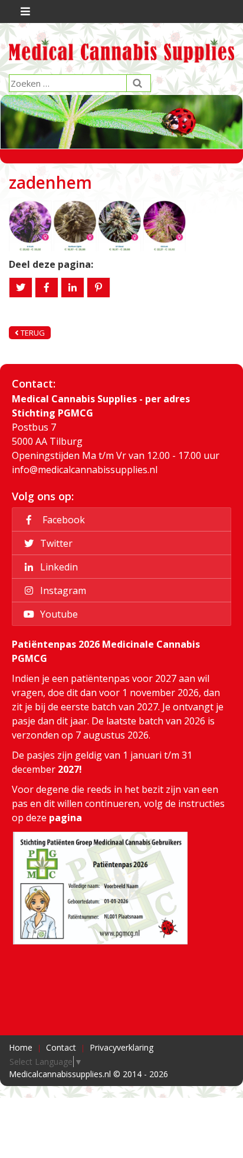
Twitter (55, 543)
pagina (65, 817)
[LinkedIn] (72, 287)
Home (20, 1047)
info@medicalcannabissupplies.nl (84, 469)
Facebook (61, 519)
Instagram (62, 590)
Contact (61, 1047)
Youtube (58, 614)
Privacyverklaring (121, 1047)
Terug (32, 332)
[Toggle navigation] (24, 11)
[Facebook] (46, 287)
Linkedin (58, 566)
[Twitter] (20, 287)
